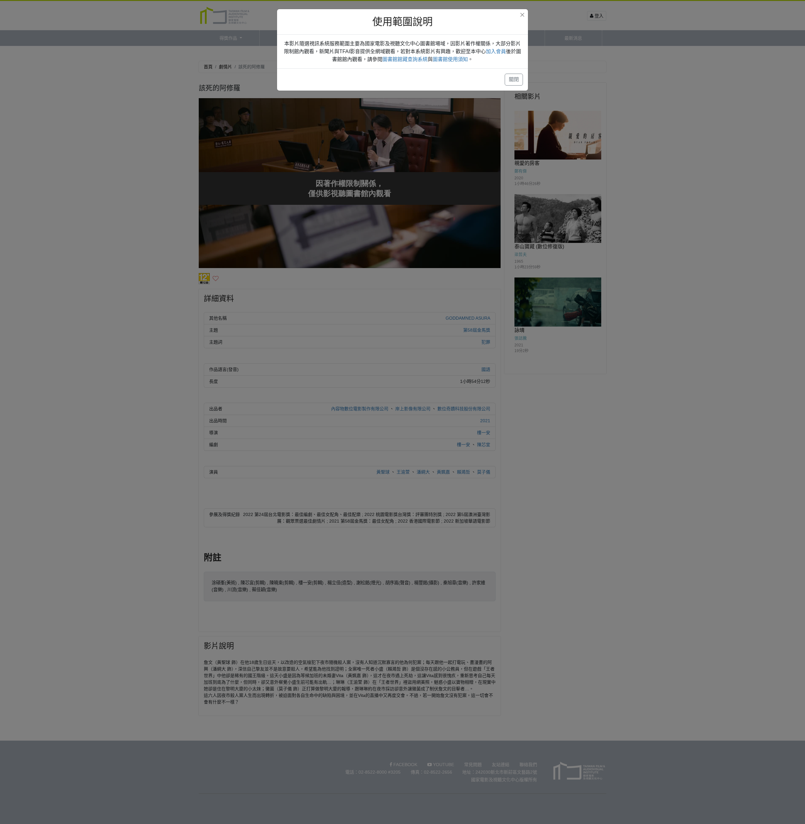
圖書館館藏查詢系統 (405, 59)
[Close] (522, 14)
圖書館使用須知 (450, 59)
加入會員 (496, 51)
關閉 (514, 79)
